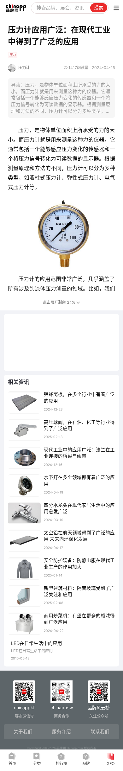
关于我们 (23, 732)
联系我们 (100, 732)
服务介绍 (61, 732)
